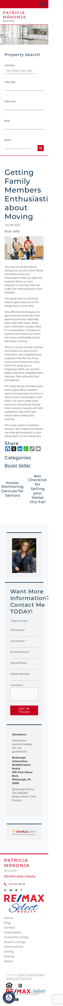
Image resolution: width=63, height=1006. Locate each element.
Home (8, 918)
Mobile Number (20, 673)
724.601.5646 (16, 884)
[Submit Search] (41, 148)
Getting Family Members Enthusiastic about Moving (28, 194)
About (8, 961)
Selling (9, 951)
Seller (16, 231)
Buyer (8, 231)
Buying (9, 956)
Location (10, 65)
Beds (7, 121)
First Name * (18, 630)
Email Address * (20, 652)
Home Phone (18, 663)
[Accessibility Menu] (9, 997)
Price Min (10, 82)
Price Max (10, 101)
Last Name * (17, 641)
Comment (16, 685)
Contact (9, 927)
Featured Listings (16, 937)
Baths (8, 140)
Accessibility (13, 932)
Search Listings (15, 942)
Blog (7, 923)
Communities (13, 946)
